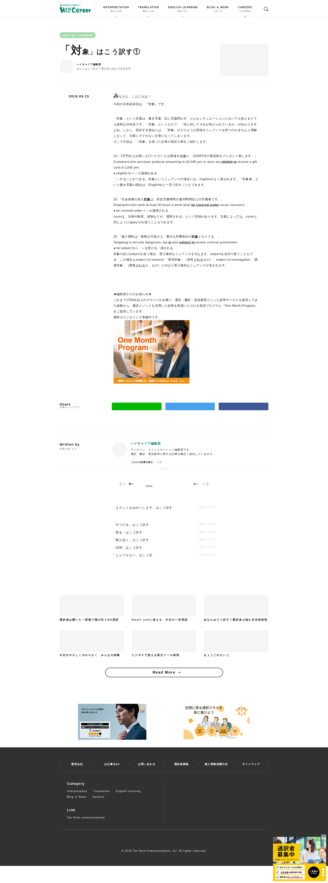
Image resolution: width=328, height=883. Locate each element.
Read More (164, 672)
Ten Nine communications (86, 817)
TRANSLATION (148, 9)
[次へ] (205, 484)
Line (137, 406)
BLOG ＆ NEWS (218, 9)
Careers (98, 796)
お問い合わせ (146, 764)
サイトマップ (251, 764)
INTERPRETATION (116, 9)
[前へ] (122, 484)
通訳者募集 (181, 764)
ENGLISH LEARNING (183, 9)
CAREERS (245, 9)
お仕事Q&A (112, 764)
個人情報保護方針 (216, 764)
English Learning (128, 791)
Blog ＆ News (77, 796)
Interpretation (77, 791)
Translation (101, 791)
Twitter (190, 406)
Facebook (243, 406)
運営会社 (77, 764)
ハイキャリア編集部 (89, 64)
